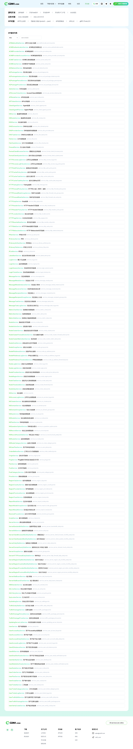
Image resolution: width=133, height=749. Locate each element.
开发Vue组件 (33, 12)
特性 (69, 4)
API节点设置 (21, 21)
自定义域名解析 (23, 17)
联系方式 (43, 736)
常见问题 (43, 740)
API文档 (60, 733)
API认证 (71, 21)
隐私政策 (43, 743)
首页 (41, 4)
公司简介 (43, 733)
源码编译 (21, 12)
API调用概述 (60, 21)
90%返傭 (61, 4)
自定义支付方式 (39, 17)
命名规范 (73, 12)
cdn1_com (98, 737)
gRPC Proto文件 (85, 21)
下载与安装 (50, 4)
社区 (78, 4)
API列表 (60, 736)
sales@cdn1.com (100, 733)
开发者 (87, 4)
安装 (76, 733)
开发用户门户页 (60, 12)
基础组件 (26, 733)
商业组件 (26, 736)
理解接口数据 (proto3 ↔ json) (41, 21)
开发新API (46, 12)
